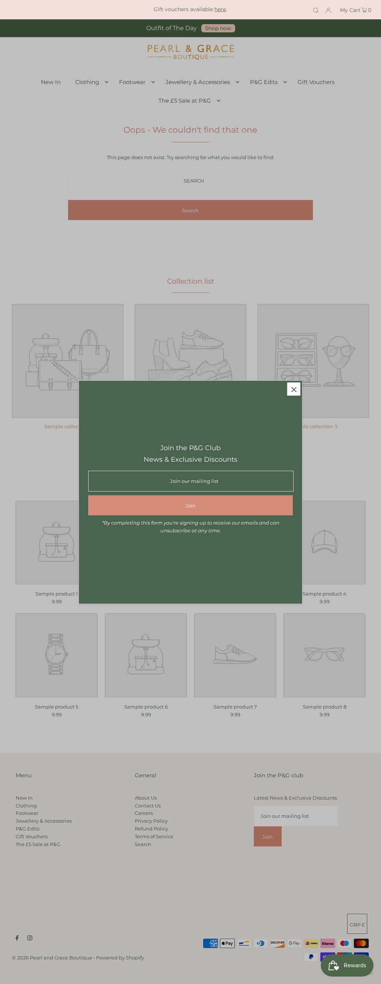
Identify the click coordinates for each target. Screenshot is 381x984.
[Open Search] (315, 9)
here (220, 9)
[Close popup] (293, 389)
